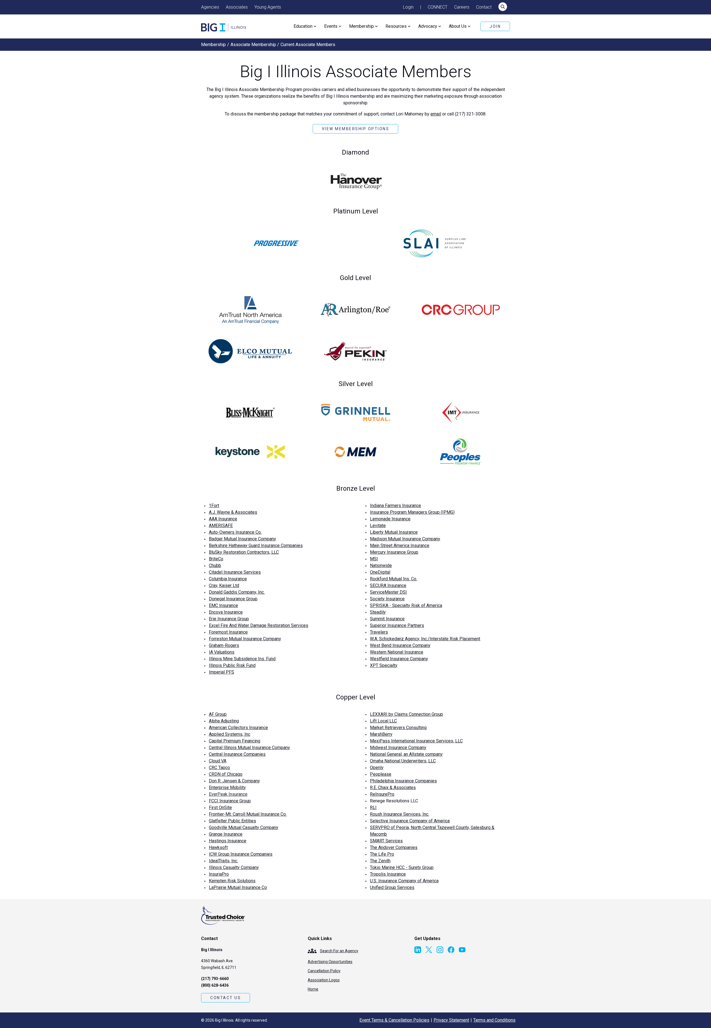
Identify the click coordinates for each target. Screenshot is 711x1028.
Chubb (215, 565)
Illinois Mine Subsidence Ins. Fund (242, 658)
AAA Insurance (223, 518)
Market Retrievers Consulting (398, 727)
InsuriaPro (219, 874)
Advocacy (427, 26)
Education (303, 26)
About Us (458, 26)
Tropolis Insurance (388, 874)
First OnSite (220, 807)
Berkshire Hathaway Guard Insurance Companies (256, 545)
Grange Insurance (225, 834)
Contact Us (225, 998)
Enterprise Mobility (227, 787)
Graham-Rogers (224, 645)
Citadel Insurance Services (235, 572)
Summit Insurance (387, 618)
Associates (237, 7)
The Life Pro (382, 854)
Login (408, 7)
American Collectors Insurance (238, 727)
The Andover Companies (393, 847)
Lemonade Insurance (390, 518)
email (435, 114)
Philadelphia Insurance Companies (403, 780)
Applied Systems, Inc (229, 734)
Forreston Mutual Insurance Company (245, 638)
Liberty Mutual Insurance (394, 532)
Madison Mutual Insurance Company (405, 538)
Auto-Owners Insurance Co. (235, 532)
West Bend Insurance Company (400, 645)
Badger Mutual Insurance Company (242, 538)
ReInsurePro (382, 794)
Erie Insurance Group (229, 618)
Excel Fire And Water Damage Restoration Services (258, 625)
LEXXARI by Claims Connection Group (406, 714)
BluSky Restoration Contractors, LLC (244, 552)
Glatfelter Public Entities (232, 820)
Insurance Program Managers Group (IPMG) (412, 512)
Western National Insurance (396, 652)
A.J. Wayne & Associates (233, 512)
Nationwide (381, 565)
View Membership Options (355, 129)
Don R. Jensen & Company (234, 780)
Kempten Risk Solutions (232, 880)
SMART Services (386, 840)
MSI (374, 558)
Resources (396, 26)
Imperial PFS (221, 672)
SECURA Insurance (388, 585)
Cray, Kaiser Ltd (224, 585)
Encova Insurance (226, 612)
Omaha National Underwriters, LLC (403, 761)
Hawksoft (218, 847)
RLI (373, 807)
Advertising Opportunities (330, 961)
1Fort (214, 505)
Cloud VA (217, 761)
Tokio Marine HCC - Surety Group (402, 867)
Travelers (379, 632)
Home (313, 989)
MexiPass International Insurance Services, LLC (416, 741)
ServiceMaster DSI (388, 592)
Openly (377, 767)
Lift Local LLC (383, 721)
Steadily (378, 612)
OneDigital (380, 572)
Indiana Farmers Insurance (395, 505)
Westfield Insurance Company (399, 658)
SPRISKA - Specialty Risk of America (406, 605)
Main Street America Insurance (399, 545)
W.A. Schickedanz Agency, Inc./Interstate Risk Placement (425, 638)
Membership (361, 26)
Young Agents (267, 7)
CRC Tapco (219, 767)
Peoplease (380, 774)
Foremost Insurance (228, 632)
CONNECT (437, 7)
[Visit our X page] (428, 949)
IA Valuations (221, 652)
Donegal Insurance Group (233, 598)
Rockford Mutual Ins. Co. (393, 578)
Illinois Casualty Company (234, 867)
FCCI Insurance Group (230, 800)
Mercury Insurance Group (394, 552)
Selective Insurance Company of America (410, 820)
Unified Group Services (392, 887)
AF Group (218, 714)
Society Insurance (387, 598)
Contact (484, 7)
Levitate (378, 525)
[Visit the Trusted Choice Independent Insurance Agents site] (223, 915)
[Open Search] (502, 7)
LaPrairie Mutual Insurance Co (238, 887)
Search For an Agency (339, 951)
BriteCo (216, 558)
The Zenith (380, 860)
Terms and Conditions (494, 1020)
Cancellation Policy (324, 971)
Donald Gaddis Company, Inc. (237, 592)
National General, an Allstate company (406, 754)
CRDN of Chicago (225, 774)
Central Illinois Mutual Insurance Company (249, 747)
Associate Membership (253, 44)
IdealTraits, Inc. (223, 860)
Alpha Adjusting (224, 721)
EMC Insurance (223, 605)
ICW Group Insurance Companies (240, 854)
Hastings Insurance (227, 840)
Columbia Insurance (228, 578)
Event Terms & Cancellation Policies (394, 1020)
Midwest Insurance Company (398, 747)
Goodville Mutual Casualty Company (243, 827)
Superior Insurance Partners (397, 625)
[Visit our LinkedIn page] (417, 949)
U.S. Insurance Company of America (404, 880)
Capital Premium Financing (234, 741)
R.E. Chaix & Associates (393, 787)
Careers (461, 7)
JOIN (495, 26)
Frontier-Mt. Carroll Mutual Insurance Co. (248, 814)
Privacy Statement (451, 1020)
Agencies (210, 7)
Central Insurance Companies (237, 754)
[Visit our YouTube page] (462, 949)
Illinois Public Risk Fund (232, 665)
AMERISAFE (221, 525)
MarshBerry (381, 734)
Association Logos (324, 980)
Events (330, 26)
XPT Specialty (383, 665)
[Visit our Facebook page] (451, 949)
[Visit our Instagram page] (440, 949)
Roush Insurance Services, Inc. (399, 814)
